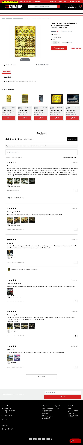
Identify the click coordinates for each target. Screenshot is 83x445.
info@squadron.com (9, 419)
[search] (58, 6)
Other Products (46, 418)
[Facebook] (3, 429)
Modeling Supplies (47, 417)
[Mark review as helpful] (75, 190)
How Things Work (73, 410)
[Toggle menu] (2, 6)
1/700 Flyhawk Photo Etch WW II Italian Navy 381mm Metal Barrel (40, 113)
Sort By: (65, 157)
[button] (34, 139)
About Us (70, 412)
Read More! (38, 1)
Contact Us (71, 413)
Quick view (8, 99)
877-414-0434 (7, 415)
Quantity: (53, 39)
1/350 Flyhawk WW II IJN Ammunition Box (56, 112)
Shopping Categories (47, 408)
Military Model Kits (47, 410)
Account (57, 408)
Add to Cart (60, 48)
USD (79, 1)
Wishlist (65, 1)
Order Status (53, 1)
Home (69, 408)
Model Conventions (73, 417)
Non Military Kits (46, 412)
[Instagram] (6, 429)
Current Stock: (67, 42)
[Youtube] (9, 429)
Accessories (45, 413)
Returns (60, 1)
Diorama (44, 415)
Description (7, 71)
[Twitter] (12, 429)
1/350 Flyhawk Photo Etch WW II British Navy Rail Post (23, 113)
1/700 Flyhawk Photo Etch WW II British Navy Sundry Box (8, 113)
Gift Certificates (73, 1)
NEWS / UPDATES (73, 415)
